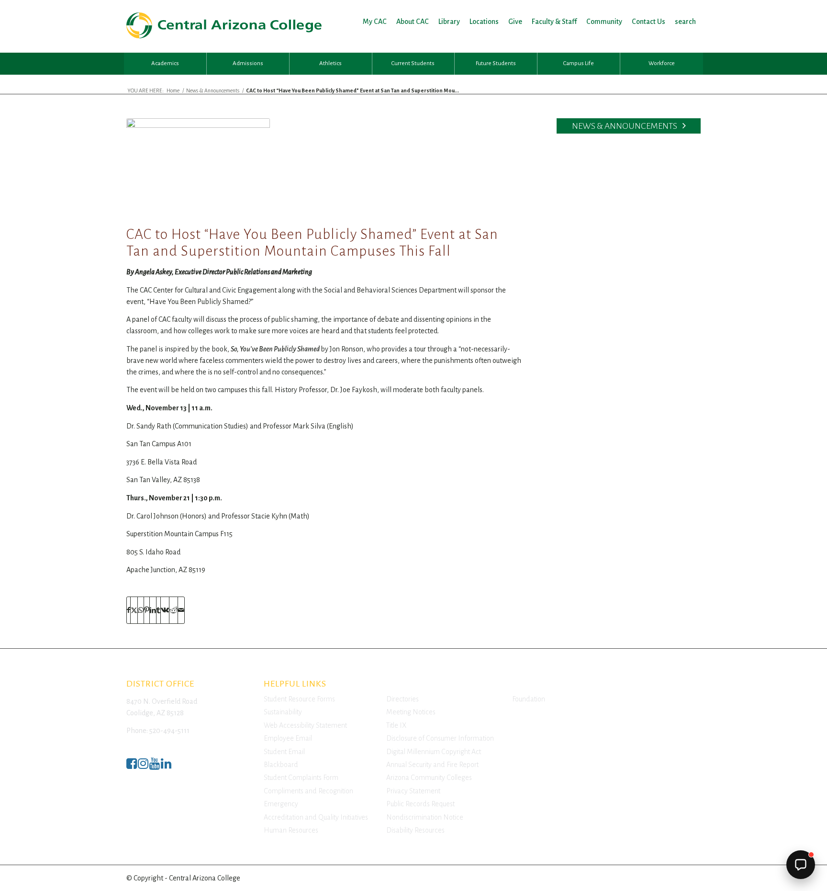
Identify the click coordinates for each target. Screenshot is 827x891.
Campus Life (578, 63)
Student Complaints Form (301, 777)
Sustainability (283, 712)
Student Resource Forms (299, 699)
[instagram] (143, 766)
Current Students (413, 63)
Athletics (330, 63)
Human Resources (291, 830)
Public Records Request (420, 804)
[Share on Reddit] (173, 610)
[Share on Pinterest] (146, 610)
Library (449, 21)
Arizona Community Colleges (429, 777)
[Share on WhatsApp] (141, 610)
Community (604, 21)
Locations (484, 21)
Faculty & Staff (554, 21)
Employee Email (288, 738)
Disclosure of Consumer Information (440, 738)
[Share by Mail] (181, 610)
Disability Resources (415, 830)
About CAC (412, 21)
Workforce (661, 63)
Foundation (528, 699)
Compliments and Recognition (308, 791)
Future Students (496, 63)
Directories (402, 699)
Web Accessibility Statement (305, 725)
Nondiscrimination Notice (424, 817)
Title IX (396, 725)
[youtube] (154, 766)
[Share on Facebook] (128, 610)
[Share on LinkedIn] (153, 610)
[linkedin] (166, 766)
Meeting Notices (411, 712)
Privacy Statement (413, 791)
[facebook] (131, 766)
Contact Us (648, 21)
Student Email (284, 752)
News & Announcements (625, 126)
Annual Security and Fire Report (432, 764)
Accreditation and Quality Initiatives (316, 817)
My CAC (375, 21)
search (685, 21)
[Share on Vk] (165, 610)
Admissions (248, 63)
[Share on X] (134, 610)
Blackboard (281, 764)
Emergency (281, 804)
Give (515, 21)
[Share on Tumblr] (158, 610)
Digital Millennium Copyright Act (433, 752)
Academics (165, 63)
